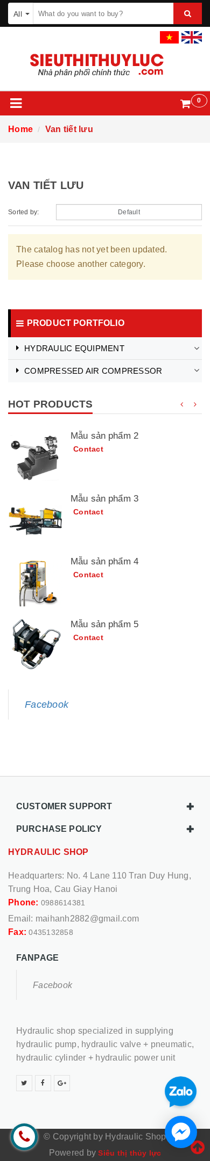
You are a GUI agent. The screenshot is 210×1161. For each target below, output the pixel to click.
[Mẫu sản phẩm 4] (35, 583)
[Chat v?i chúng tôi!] (181, 1132)
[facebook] (43, 1083)
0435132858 (51, 932)
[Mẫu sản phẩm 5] (35, 646)
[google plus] (61, 1083)
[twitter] (24, 1083)
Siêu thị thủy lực (129, 1153)
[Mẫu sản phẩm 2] (35, 457)
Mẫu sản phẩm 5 (104, 624)
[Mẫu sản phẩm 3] (35, 520)
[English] (190, 33)
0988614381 (63, 902)
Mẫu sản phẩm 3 (104, 499)
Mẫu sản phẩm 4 (104, 561)
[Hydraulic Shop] (105, 65)
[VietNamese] (168, 33)
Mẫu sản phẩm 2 (104, 436)
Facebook (46, 704)
